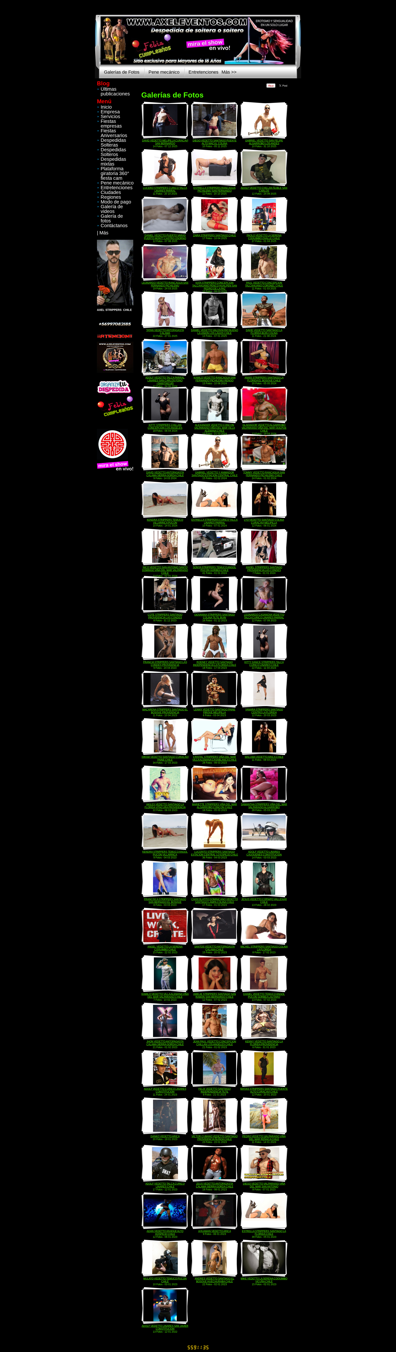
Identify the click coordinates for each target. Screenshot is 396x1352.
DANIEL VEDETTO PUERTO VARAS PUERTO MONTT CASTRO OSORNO (165, 237)
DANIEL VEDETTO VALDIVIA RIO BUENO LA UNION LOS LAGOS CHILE (214, 332)
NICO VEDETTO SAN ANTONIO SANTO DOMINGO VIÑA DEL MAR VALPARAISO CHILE (165, 570)
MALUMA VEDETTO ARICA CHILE (264, 757)
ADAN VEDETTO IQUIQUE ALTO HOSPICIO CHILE (165, 1233)
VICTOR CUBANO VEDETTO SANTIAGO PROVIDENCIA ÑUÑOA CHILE (215, 1138)
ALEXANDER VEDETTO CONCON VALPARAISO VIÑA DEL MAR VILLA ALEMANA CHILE (214, 428)
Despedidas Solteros (113, 152)
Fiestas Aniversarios (114, 133)
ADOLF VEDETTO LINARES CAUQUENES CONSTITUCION (264, 853)
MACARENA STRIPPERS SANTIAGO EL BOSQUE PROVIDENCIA (165, 711)
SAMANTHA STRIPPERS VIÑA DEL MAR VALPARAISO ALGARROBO (264, 806)
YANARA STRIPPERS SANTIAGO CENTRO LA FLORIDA (264, 711)
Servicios (110, 116)
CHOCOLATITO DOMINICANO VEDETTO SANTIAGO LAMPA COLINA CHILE (214, 901)
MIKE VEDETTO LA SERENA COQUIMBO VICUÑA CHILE (264, 1280)
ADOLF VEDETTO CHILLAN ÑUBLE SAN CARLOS (264, 189)
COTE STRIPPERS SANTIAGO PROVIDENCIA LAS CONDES (165, 616)
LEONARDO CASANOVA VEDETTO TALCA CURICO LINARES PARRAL (264, 616)
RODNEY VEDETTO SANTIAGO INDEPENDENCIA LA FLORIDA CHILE (214, 664)
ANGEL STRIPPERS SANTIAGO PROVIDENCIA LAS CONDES (264, 569)
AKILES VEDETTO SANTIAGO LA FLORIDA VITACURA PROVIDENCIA (165, 806)
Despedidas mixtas (113, 161)
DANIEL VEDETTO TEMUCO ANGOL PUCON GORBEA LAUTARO (264, 995)
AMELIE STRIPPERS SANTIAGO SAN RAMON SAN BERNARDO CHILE (214, 995)
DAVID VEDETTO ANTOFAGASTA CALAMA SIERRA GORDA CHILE (165, 474)
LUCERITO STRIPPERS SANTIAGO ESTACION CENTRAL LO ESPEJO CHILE (214, 853)
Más (103, 232)
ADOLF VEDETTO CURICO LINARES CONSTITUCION (165, 1090)
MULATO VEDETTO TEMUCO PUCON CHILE (165, 1280)
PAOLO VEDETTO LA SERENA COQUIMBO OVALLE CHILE (264, 237)
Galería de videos (112, 209)
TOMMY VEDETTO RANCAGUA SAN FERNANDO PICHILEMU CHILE (264, 474)
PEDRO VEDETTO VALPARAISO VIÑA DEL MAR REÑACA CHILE (264, 1138)
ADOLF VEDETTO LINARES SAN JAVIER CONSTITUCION (165, 1327)
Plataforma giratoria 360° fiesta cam (115, 173)
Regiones (111, 197)
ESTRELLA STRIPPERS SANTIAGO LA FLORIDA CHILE (264, 1233)
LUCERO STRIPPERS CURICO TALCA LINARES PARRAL (165, 189)
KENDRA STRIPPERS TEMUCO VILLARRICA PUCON (165, 521)
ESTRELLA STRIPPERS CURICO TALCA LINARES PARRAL (214, 521)
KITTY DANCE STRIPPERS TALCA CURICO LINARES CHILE (264, 664)
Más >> (229, 72)
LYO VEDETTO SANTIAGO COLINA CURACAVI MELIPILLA (264, 521)
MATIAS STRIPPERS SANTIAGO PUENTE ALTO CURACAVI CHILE (264, 1090)
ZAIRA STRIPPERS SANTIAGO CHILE (214, 235)
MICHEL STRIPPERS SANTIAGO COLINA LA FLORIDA (264, 948)
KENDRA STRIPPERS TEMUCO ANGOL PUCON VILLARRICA (165, 853)
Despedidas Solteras (113, 143)
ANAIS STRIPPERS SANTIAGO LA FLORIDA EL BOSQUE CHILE (264, 379)
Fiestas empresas (111, 124)
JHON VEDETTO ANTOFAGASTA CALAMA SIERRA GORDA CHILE (165, 1043)
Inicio (106, 107)
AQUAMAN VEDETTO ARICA (214, 1231)
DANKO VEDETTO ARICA (165, 1136)
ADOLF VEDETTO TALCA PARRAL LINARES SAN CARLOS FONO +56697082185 (165, 380)
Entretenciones (203, 72)
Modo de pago (116, 202)
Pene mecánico (163, 72)
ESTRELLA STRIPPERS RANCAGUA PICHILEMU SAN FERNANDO (214, 189)
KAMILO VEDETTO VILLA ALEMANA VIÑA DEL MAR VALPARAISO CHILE (165, 995)
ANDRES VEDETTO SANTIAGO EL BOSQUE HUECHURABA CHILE (214, 1280)
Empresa (110, 111)
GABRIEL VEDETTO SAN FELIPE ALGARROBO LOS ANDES (264, 142)
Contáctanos (114, 225)
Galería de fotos (112, 218)
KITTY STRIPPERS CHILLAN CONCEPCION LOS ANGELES (165, 426)
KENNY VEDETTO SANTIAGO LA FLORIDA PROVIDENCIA (264, 1043)
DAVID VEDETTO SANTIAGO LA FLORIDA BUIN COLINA (264, 332)
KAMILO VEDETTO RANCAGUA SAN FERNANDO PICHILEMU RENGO (215, 379)
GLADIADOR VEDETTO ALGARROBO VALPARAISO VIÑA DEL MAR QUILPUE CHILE (264, 428)
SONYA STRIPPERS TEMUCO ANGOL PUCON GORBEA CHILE (214, 569)
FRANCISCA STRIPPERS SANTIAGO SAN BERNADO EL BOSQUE (165, 901)
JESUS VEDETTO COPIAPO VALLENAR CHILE (264, 901)
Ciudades (111, 192)
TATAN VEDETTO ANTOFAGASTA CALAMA (165, 332)
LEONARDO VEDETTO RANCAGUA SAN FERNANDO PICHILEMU (165, 284)
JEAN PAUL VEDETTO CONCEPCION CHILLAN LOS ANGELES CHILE (214, 1043)
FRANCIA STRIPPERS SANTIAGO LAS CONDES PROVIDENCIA (165, 664)
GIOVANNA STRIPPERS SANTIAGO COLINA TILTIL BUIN (214, 616)
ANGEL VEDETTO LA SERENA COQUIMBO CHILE (165, 948)
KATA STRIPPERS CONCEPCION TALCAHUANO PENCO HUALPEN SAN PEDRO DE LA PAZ (214, 285)
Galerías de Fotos (121, 72)
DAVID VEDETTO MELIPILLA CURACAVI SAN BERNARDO (165, 142)
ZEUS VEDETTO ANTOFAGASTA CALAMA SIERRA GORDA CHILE (214, 1185)
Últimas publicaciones (115, 91)
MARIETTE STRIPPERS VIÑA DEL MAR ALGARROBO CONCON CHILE (214, 806)
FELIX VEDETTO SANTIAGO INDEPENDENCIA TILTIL (214, 1090)
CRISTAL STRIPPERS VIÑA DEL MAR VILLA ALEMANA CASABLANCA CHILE (214, 758)
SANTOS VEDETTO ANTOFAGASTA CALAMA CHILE (214, 948)
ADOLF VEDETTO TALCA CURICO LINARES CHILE (165, 1185)
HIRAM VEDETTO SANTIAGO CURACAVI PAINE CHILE (165, 758)
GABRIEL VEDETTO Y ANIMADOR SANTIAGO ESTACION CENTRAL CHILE (215, 474)
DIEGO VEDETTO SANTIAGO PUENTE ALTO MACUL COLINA (215, 142)
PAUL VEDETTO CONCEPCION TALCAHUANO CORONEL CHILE (264, 284)
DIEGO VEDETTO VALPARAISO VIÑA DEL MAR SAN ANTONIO (264, 1185)
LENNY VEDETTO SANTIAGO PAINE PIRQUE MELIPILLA (214, 711)
